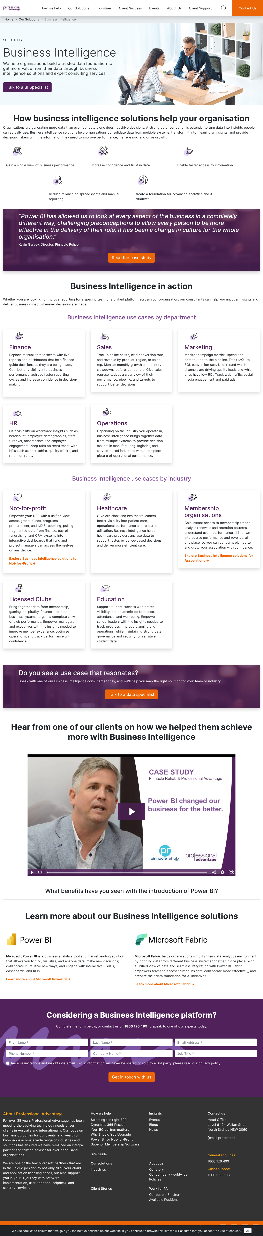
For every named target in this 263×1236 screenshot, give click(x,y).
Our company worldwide (168, 1174)
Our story (156, 1169)
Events (154, 8)
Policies (155, 1179)
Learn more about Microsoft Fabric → (164, 984)
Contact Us (247, 8)
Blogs (153, 1125)
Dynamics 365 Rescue (108, 1125)
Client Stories (101, 1188)
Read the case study (131, 257)
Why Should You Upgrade (111, 1134)
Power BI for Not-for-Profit (112, 1139)
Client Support (200, 8)
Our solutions (101, 1163)
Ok (248, 1230)
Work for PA (158, 1188)
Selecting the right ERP (109, 1120)
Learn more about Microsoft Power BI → (38, 979)
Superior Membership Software (115, 1144)
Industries (104, 8)
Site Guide (99, 1154)
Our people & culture (165, 1195)
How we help (50, 8)
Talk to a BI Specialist (27, 87)
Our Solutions (78, 8)
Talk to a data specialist (131, 694)
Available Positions (163, 1199)
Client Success (130, 8)
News (153, 1129)
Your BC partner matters (110, 1129)
